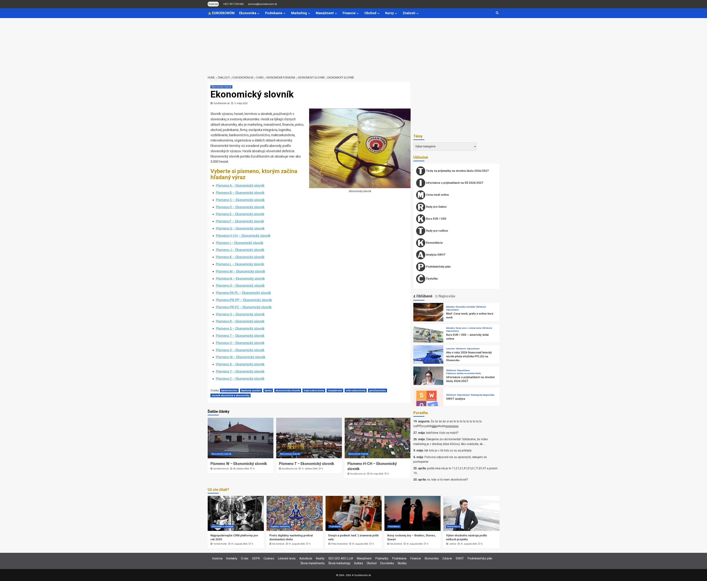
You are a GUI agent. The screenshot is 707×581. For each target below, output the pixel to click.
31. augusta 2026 (239, 544)
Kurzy (389, 13)
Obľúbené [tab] (423, 296)
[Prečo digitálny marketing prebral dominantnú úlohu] (295, 513)
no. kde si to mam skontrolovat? (447, 479)
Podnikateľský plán (438, 266)
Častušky (431, 278)
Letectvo (450, 349)
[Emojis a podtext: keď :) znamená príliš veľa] (354, 513)
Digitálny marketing (280, 526)
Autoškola (305, 558)
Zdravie (447, 558)
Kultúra (358, 563)
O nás (244, 558)
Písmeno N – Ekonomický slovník (240, 278)
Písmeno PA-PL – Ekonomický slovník (243, 293)
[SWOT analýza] (428, 402)
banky (268, 390)
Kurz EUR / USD (435, 218)
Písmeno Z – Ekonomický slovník (240, 379)
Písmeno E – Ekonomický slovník (240, 214)
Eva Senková (278, 544)
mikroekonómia (355, 390)
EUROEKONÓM (223, 13)
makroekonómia (314, 390)
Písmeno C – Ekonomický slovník (240, 200)
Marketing (299, 13)
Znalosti (409, 13)
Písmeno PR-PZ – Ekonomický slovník (244, 307)
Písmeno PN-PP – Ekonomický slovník (244, 300)
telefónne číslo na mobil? (442, 433)
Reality (320, 558)
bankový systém (251, 390)
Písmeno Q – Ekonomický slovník (240, 314)
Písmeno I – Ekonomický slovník (239, 243)
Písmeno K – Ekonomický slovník (240, 257)
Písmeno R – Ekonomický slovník (240, 321)
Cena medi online (437, 194)
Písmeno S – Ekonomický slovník (240, 328)
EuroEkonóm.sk (222, 103)
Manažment (325, 13)
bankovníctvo (229, 390)
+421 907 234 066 (233, 4)
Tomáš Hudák (220, 544)
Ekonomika (247, 13)
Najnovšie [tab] (446, 296)
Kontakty (231, 558)
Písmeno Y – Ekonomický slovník (240, 371)
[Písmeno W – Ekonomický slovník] (240, 438)
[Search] (497, 13)
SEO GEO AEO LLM (340, 558)
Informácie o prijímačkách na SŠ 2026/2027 (454, 182)
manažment (335, 390)
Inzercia (217, 558)
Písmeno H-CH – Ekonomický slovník (243, 236)
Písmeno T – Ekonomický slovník (240, 336)
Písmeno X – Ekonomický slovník (240, 364)
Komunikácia (434, 242)
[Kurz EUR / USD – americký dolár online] (428, 339)
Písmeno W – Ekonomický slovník (240, 357)
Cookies (268, 558)
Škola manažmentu (312, 563)
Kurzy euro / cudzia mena (468, 328)
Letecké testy (287, 558)
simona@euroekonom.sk (262, 4)
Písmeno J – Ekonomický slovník (240, 250)
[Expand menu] (258, 13)
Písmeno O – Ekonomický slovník (240, 285)
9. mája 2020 (241, 103)
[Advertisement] (353, 45)
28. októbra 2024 (241, 468)
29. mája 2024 (376, 474)
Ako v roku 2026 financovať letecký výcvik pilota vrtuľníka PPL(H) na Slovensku (469, 356)
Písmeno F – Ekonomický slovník (240, 221)
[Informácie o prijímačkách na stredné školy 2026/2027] (428, 381)
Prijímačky (381, 558)
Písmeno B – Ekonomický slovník (240, 193)
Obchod (370, 13)
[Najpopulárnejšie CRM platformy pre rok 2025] (236, 513)
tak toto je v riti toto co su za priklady (448, 450)
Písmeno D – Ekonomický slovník (240, 207)
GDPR (256, 558)
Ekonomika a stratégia (222, 526)
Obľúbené (481, 307)
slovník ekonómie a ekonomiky (230, 395)
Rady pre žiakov (435, 206)
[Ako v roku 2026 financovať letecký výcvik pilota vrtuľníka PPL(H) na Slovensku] (428, 360)
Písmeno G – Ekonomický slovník (240, 228)
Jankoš (452, 544)
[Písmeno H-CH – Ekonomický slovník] (377, 438)
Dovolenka (387, 563)
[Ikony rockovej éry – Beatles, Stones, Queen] (412, 513)
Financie (349, 13)
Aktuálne (450, 307)
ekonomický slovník (287, 390)
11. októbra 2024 (309, 468)
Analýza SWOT (435, 254)
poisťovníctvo (377, 390)
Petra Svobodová (339, 544)
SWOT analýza (455, 398)
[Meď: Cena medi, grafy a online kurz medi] (428, 318)
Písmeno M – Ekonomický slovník (240, 271)
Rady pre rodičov (436, 230)
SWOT (460, 558)
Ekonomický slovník (221, 87)
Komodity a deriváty (465, 307)
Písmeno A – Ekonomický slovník (240, 185)
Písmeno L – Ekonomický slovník (240, 264)
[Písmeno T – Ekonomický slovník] (309, 438)
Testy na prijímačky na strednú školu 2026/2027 (457, 170)
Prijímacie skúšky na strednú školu (463, 373)
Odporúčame (452, 310)
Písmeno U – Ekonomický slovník (240, 343)
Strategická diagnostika (482, 395)
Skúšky (402, 563)
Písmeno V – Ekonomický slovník (240, 350)
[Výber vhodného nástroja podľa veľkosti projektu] (471, 513)
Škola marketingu (339, 563)
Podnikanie (273, 13)
